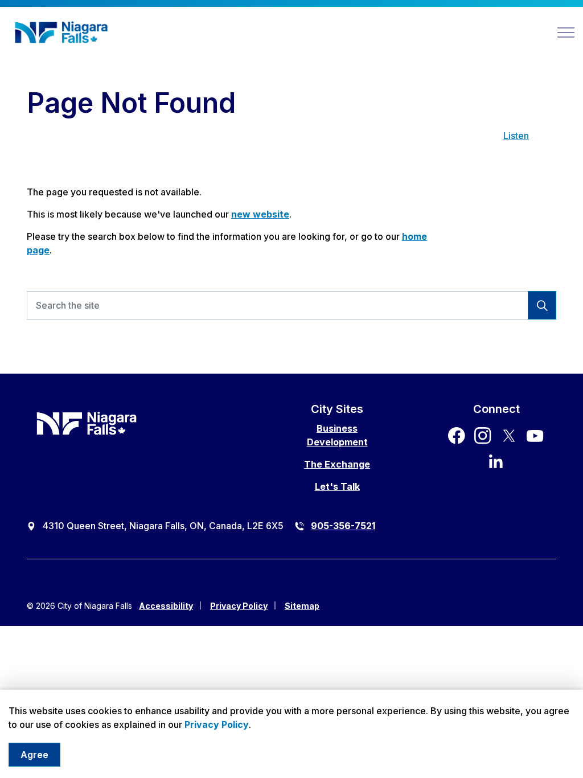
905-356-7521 (343, 525)
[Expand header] (566, 32)
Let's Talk (337, 486)
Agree (34, 754)
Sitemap (302, 606)
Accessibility (166, 606)
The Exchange (337, 464)
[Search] (542, 305)
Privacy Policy (216, 724)
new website (260, 214)
